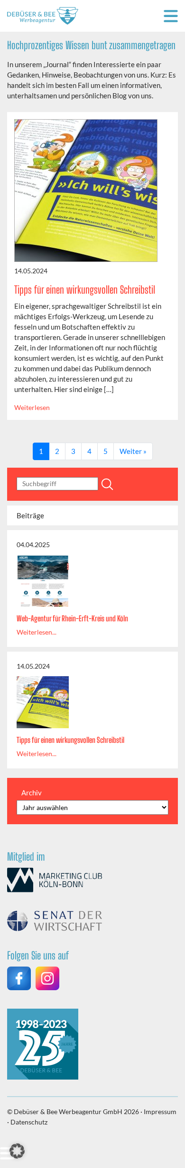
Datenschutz (28, 1122)
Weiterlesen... (36, 632)
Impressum (160, 1111)
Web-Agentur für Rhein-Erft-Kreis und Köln (72, 618)
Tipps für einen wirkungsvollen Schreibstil (84, 289)
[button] (17, 1151)
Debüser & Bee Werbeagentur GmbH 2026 (76, 1111)
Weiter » (133, 451)
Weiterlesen (32, 407)
